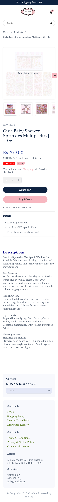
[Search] (51, 23)
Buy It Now (25, 199)
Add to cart (25, 189)
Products (18, 32)
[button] (29, 73)
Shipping (28, 169)
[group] (10, 109)
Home (6, 32)
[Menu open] (11, 12)
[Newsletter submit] (49, 391)
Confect (32, 493)
